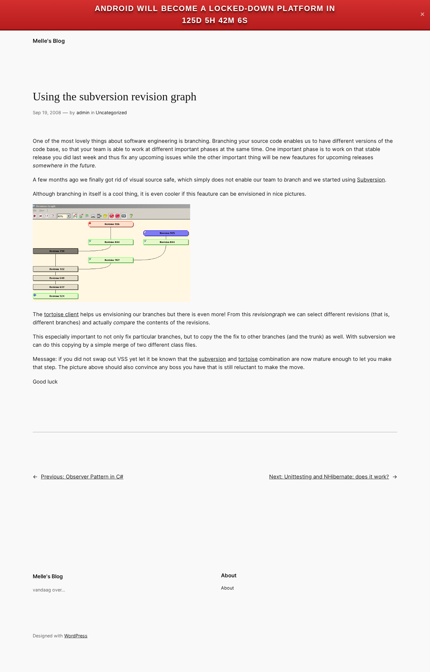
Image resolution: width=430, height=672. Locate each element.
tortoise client (61, 314)
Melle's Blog (49, 40)
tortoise (248, 359)
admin (82, 112)
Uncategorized (111, 112)
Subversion (371, 179)
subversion (212, 359)
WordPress (76, 635)
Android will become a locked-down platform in (215, 8)
